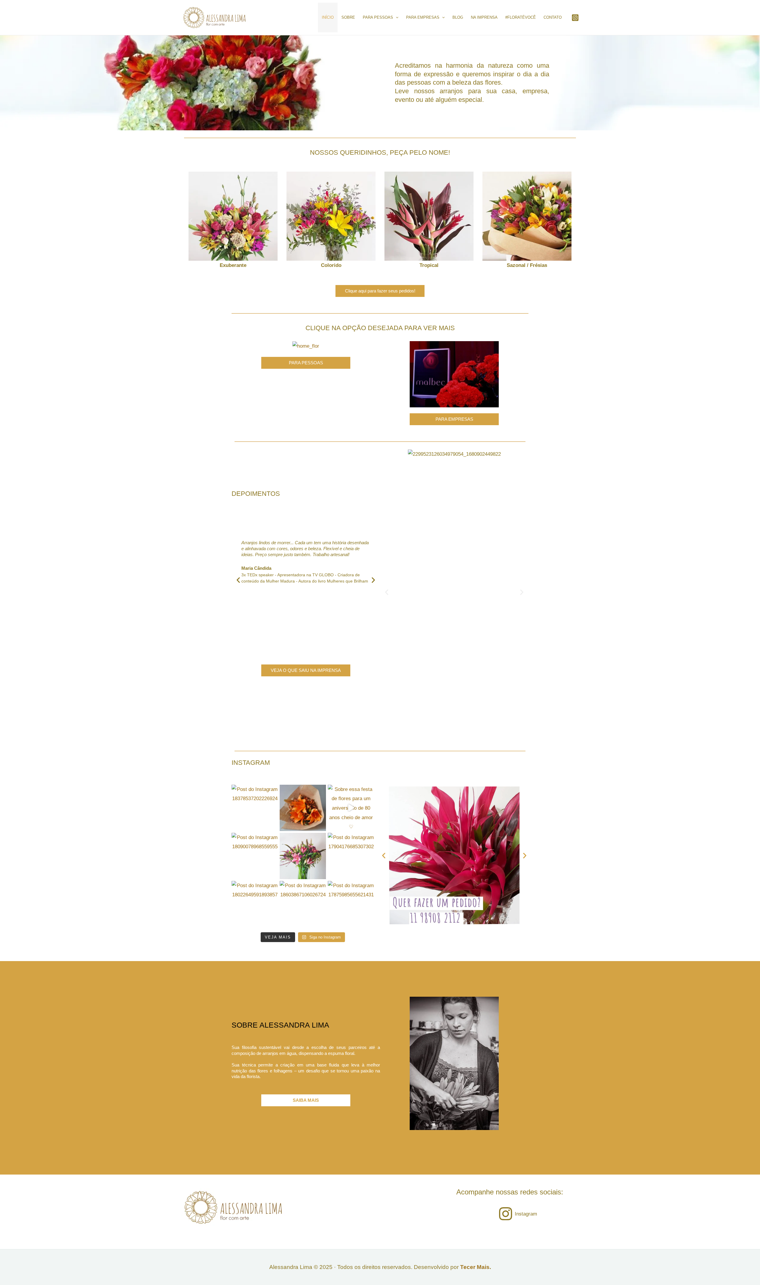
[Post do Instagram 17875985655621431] (351, 904)
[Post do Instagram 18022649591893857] (255, 904)
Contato (553, 17)
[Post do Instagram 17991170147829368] (303, 856)
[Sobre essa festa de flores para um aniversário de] (351, 808)
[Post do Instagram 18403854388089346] (303, 808)
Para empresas (422, 17)
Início (328, 17)
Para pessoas (378, 17)
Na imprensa (484, 17)
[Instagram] (575, 17)
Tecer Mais (475, 1267)
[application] (395, 17)
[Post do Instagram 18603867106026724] (303, 904)
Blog (457, 17)
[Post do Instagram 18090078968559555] (255, 856)
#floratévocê (520, 17)
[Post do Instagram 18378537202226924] (255, 808)
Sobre (348, 17)
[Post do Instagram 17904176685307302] (351, 856)
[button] (190, 221)
